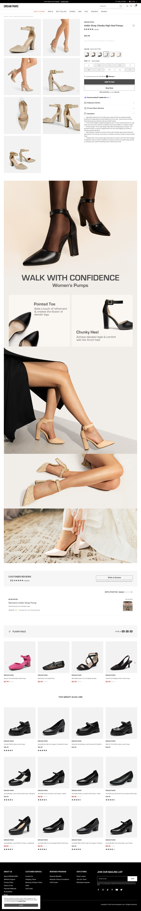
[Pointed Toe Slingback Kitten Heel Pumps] (121, 657)
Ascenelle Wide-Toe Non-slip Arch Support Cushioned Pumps (89, 843)
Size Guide (96, 61)
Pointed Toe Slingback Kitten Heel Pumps (118, 678)
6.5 (99, 65)
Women (6, 16)
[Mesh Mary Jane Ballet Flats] (53, 657)
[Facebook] (98, 890)
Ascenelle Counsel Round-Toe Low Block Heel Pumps (121, 793)
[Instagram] (103, 890)
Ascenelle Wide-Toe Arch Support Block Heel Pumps (53, 843)
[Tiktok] (107, 890)
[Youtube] (117, 890)
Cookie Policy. (22, 901)
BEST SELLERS (61, 11)
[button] (133, 1)
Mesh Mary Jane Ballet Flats (46, 678)
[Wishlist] (131, 6)
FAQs (27, 885)
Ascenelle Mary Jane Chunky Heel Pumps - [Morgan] (19, 793)
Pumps (11, 16)
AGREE (21, 905)
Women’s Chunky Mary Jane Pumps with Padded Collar (88, 744)
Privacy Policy (8, 882)
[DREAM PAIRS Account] (127, 6)
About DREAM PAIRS (11, 876)
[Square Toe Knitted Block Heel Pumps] (19, 657)
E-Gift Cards (54, 882)
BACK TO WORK (39, 11)
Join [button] (132, 879)
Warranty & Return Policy (33, 882)
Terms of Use (8, 885)
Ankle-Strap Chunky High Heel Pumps (24, 16)
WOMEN (72, 11)
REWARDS (94, 11)
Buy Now (109, 88)
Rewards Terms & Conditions (59, 879)
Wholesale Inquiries (83, 882)
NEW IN (50, 11)
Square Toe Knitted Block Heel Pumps (15, 678)
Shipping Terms (30, 879)
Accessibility (8, 891)
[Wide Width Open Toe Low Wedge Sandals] (87, 657)
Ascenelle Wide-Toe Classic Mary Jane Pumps (119, 843)
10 (120, 69)
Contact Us (29, 876)
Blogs (6, 895)
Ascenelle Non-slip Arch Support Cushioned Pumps (53, 744)
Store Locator (81, 876)
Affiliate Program (9, 879)
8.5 (89, 69)
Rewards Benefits (55, 876)
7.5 (120, 65)
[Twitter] (121, 890)
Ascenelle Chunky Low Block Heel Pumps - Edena (86, 793)
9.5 (109, 69)
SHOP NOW (73, 1)
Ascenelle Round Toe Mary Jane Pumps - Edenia (52, 793)
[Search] (121, 6)
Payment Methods (10, 888)
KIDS (86, 11)
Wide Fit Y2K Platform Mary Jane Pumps (118, 744)
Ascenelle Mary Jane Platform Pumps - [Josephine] (19, 843)
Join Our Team (82, 879)
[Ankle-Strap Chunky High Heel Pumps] (87, 54)
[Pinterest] (112, 890)
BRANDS (104, 11)
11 (130, 69)
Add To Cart (109, 82)
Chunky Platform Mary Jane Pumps (14, 744)
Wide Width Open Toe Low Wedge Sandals (84, 678)
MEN (80, 11)
